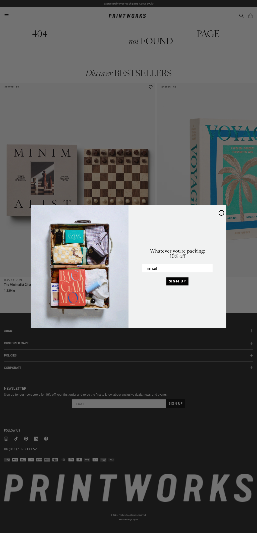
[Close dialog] (221, 212)
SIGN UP (177, 281)
